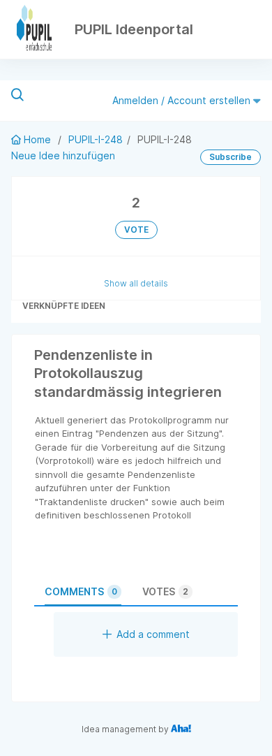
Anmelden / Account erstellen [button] (182, 100)
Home (37, 139)
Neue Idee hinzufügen (63, 155)
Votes (165, 591)
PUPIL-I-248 (95, 139)
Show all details (136, 283)
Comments (81, 591)
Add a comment (153, 634)
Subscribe (230, 157)
